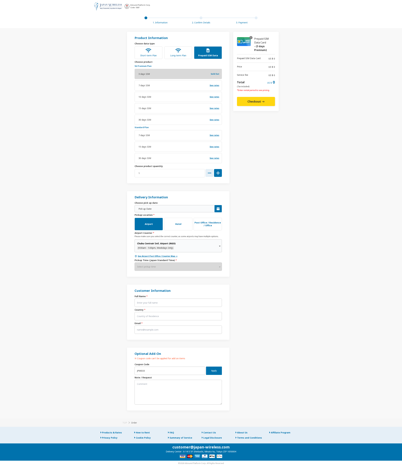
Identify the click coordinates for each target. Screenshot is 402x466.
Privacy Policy (109, 437)
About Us (242, 432)
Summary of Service (181, 437)
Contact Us (209, 432)
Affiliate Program (280, 432)
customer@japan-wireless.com (201, 447)
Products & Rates (112, 432)
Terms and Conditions (249, 437)
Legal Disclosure (212, 437)
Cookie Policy (143, 437)
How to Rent (143, 432)
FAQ (172, 432)
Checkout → (256, 101)
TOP (124, 422)
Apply (214, 370)
